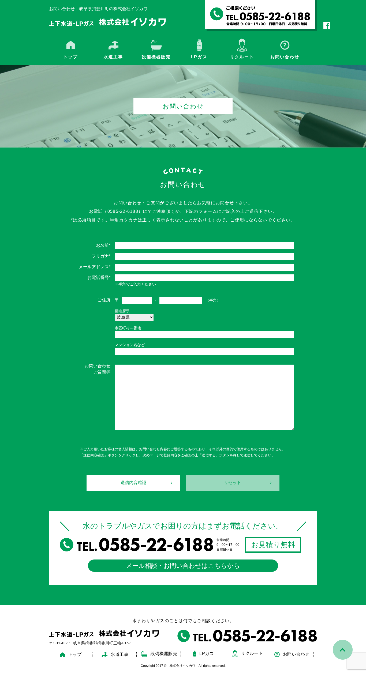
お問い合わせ (284, 57)
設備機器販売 (156, 57)
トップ (70, 57)
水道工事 (119, 654)
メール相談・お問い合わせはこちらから (183, 565)
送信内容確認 (133, 482)
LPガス (199, 57)
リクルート (242, 57)
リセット (232, 482)
